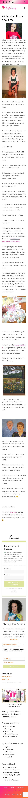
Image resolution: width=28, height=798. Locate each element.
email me (13, 512)
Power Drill (8, 757)
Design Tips (9, 731)
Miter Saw (8, 752)
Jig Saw (7, 747)
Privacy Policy (6, 676)
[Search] (23, 645)
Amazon (7, 780)
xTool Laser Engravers (12, 770)
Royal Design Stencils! (12, 775)
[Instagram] (6, 2)
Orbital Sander (10, 754)
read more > (14, 639)
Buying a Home (10, 726)
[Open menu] (24, 8)
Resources (5, 679)
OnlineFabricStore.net (12, 772)
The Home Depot (10, 767)
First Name (7, 568)
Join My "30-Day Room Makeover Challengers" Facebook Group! (11, 714)
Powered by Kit (14, 591)
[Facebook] (3, 2)
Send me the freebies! (14, 584)
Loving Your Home (11, 736)
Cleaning (8, 729)
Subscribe (14, 666)
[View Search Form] (24, 2)
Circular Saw (9, 749)
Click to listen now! (14, 706)
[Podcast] (13, 2)
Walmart (7, 777)
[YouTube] (9, 2)
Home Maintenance (11, 734)
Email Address (8, 575)
